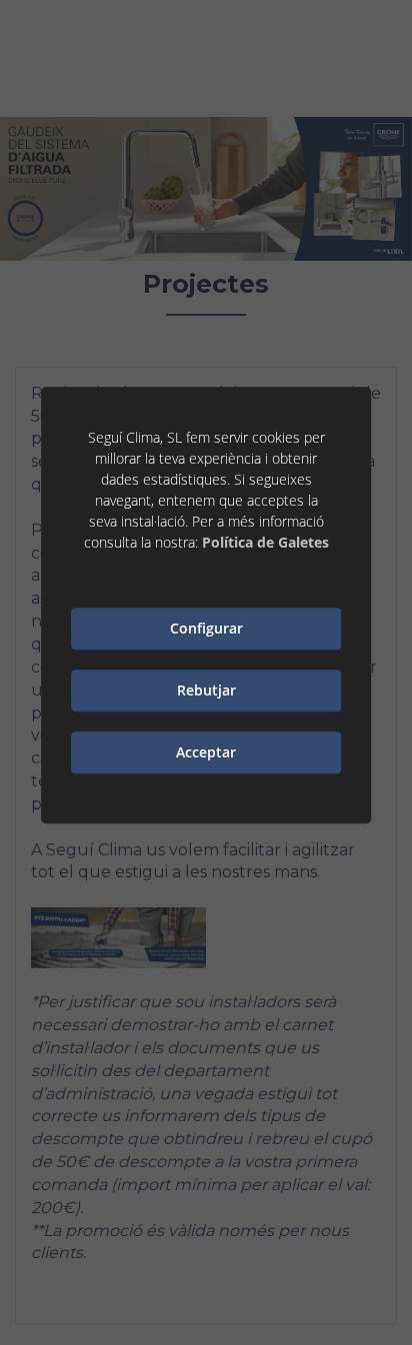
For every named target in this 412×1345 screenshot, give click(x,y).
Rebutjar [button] (206, 689)
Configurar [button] (206, 628)
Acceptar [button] (206, 751)
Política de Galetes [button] (265, 542)
